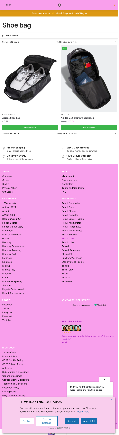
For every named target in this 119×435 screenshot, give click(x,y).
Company (7, 176)
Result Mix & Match (71, 223)
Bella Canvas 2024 (11, 219)
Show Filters (12, 36)
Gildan (5, 238)
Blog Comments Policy (14, 395)
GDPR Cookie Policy (12, 360)
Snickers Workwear (72, 258)
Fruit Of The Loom (11, 234)
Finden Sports (9, 223)
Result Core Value (71, 203)
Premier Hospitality (12, 281)
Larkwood (7, 258)
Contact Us (67, 184)
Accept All (89, 421)
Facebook (7, 304)
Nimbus (6, 266)
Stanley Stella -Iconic (73, 262)
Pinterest (7, 316)
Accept (72, 421)
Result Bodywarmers (13, 293)
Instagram (7, 312)
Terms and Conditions (73, 188)
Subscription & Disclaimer (15, 372)
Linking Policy (9, 391)
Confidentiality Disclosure (15, 380)
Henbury (6, 242)
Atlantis (6, 211)
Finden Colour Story (12, 226)
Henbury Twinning (11, 250)
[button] (114, 5)
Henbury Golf (9, 254)
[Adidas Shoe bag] (30, 78)
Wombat (66, 277)
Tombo (65, 266)
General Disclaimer (12, 376)
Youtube (6, 320)
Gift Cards (7, 192)
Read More (83, 411)
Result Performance (72, 230)
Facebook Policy (10, 387)
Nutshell (6, 273)
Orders (5, 180)
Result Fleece (69, 211)
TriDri (65, 273)
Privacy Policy (9, 188)
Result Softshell (70, 234)
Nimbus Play (8, 269)
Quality (5, 184)
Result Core (68, 207)
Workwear (67, 281)
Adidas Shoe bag (11, 117)
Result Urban (68, 242)
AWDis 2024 (8, 215)
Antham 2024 (9, 207)
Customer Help (69, 180)
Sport (69, 115)
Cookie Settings (46, 421)
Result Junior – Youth (73, 219)
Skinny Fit (67, 254)
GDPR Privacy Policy (12, 364)
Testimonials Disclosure (14, 383)
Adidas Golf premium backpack (77, 117)
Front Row (7, 230)
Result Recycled (70, 215)
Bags (4, 115)
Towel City (67, 269)
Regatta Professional (13, 289)
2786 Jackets (9, 203)
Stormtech (7, 285)
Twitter (6, 308)
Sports (11, 115)
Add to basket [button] (30, 127)
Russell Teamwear (71, 250)
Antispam (7, 368)
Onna (5, 277)
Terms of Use (9, 352)
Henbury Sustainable (13, 246)
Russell (65, 246)
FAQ (64, 192)
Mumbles (7, 262)
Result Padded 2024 (72, 226)
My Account (68, 176)
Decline (27, 421)
